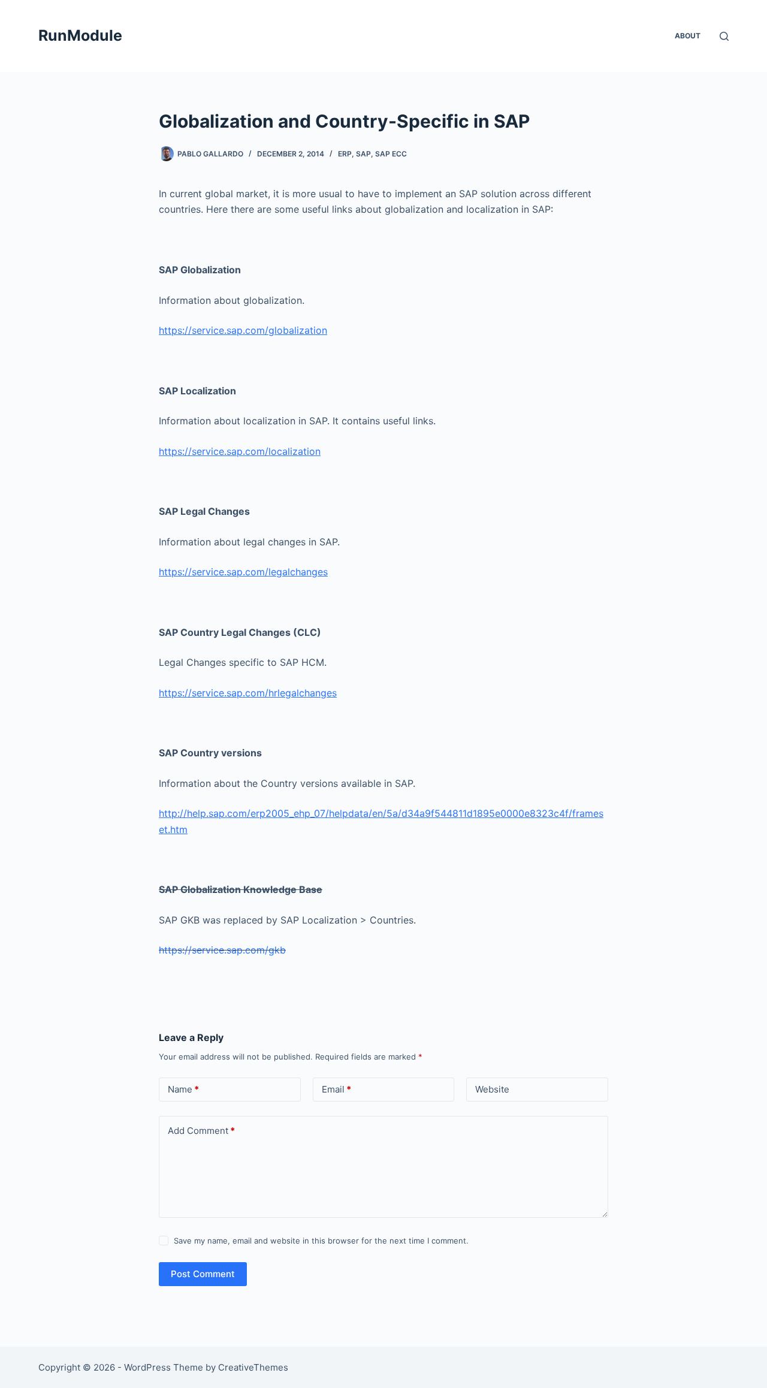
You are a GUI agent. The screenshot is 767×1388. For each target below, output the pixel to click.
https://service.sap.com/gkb (222, 950)
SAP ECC (391, 153)
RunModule (80, 35)
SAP (363, 153)
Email (336, 1089)
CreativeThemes (253, 1367)
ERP (345, 153)
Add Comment (201, 1130)
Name (183, 1089)
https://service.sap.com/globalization (243, 330)
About (687, 35)
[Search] (724, 36)
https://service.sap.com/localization (240, 451)
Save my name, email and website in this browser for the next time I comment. (321, 1240)
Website (492, 1089)
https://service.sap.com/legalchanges (243, 572)
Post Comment (203, 1274)
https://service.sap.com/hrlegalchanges (248, 693)
